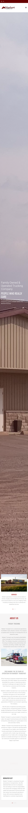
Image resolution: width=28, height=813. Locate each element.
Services (14, 594)
